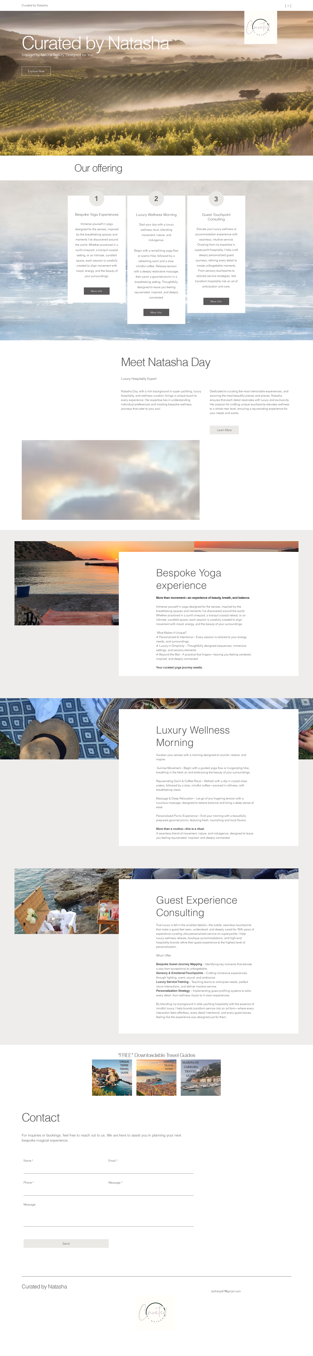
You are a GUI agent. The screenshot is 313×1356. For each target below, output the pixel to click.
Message (114, 1182)
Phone (28, 1182)
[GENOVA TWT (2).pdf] (156, 1080)
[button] (36, 71)
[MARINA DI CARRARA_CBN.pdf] (201, 1080)
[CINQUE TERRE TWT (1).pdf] (112, 1080)
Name (27, 1160)
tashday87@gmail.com (226, 1291)
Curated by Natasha (44, 1286)
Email (112, 1160)
